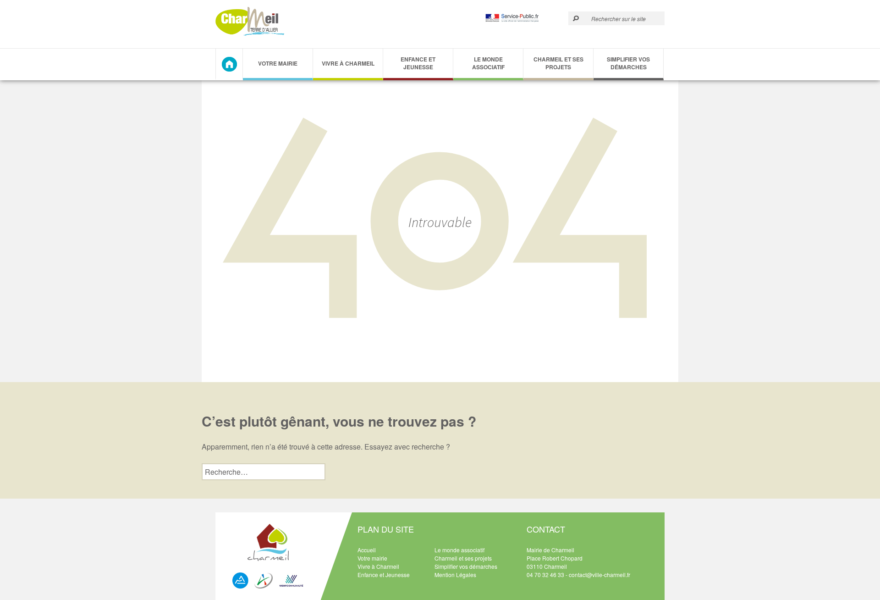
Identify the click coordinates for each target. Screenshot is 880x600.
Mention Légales (455, 574)
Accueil (367, 550)
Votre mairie (372, 558)
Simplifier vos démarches (628, 63)
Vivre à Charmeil (348, 63)
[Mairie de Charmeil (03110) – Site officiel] (249, 21)
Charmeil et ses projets (558, 63)
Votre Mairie (277, 63)
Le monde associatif (488, 63)
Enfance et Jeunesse (418, 63)
